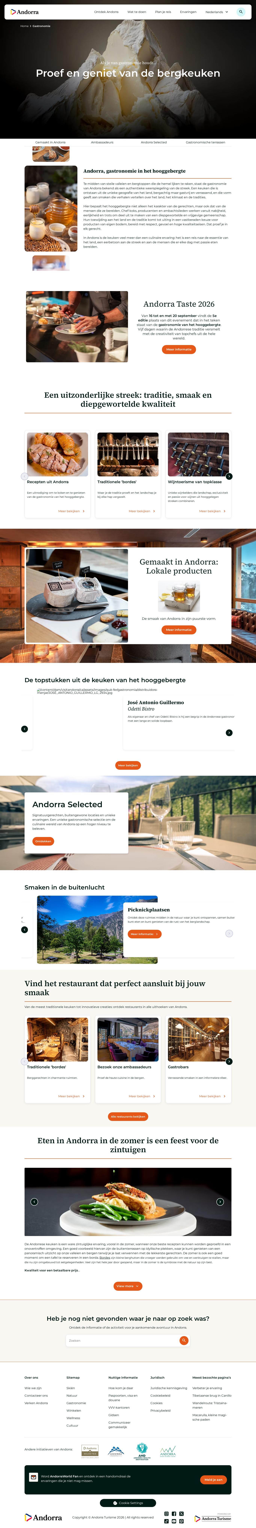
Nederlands (214, 12)
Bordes (105, 1257)
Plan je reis (163, 12)
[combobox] (123, 1340)
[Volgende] (229, 476)
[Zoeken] (241, 11)
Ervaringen (188, 12)
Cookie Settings (131, 1503)
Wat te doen (136, 12)
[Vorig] (24, 476)
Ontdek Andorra (106, 12)
